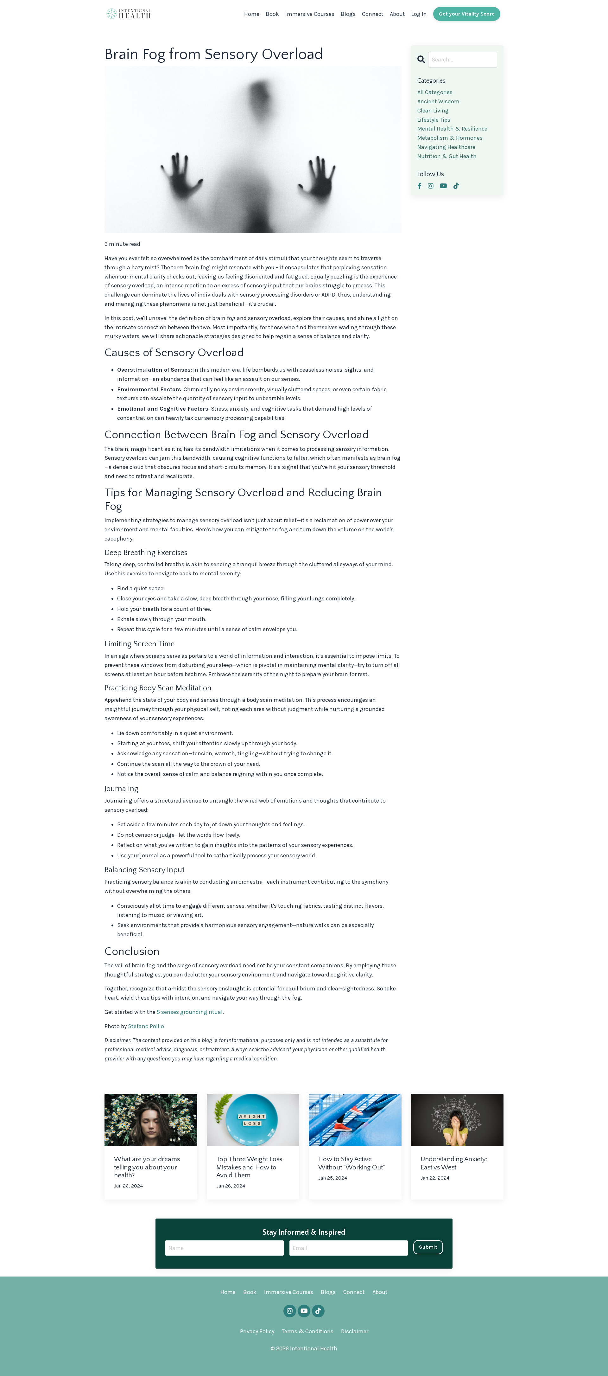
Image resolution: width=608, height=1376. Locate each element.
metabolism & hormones (450, 137)
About (397, 13)
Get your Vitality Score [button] (467, 14)
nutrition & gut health (447, 156)
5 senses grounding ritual (190, 1011)
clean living (433, 110)
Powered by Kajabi (304, 1359)
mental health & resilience (452, 128)
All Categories (435, 92)
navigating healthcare (446, 147)
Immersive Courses (309, 13)
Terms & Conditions (307, 1331)
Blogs (348, 13)
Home (251, 13)
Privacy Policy (257, 1331)
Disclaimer (354, 1331)
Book (272, 13)
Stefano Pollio (146, 1026)
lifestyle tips (433, 119)
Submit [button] (428, 1247)
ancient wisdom (438, 101)
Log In (419, 13)
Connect (372, 13)
